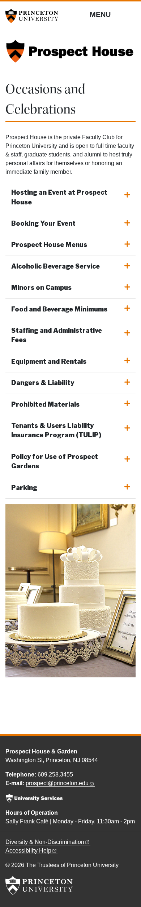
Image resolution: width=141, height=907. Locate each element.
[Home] (70, 54)
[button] (70, 197)
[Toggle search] (131, 14)
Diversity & (44, 842)
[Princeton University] (34, 16)
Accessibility (28, 851)
